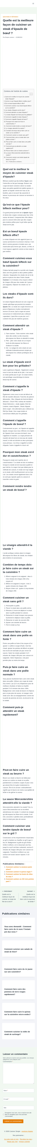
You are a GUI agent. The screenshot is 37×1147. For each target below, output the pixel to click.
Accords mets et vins (11, 1139)
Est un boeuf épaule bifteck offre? (15, 103)
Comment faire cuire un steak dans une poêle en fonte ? (17, 138)
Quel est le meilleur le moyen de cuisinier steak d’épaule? (17, 98)
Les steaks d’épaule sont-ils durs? (15, 110)
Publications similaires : (15, 161)
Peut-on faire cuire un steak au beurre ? (17, 150)
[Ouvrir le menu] (33, 3)
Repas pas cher (12, 1141)
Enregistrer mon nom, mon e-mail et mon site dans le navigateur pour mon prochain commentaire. (18, 1114)
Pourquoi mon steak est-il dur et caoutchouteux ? (15, 123)
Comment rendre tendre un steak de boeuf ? (19, 126)
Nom (6, 1090)
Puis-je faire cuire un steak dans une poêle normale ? (18, 143)
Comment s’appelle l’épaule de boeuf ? (16, 119)
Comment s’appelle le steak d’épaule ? (16, 117)
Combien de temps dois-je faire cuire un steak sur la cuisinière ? (17, 132)
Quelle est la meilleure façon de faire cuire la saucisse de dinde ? (27, 896)
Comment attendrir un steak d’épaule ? (16, 112)
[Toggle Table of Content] (30, 94)
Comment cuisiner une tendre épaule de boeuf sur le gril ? (17, 158)
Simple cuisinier (9, 37)
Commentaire (8, 1061)
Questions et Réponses (10, 16)
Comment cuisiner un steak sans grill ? (17, 135)
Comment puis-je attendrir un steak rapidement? (16, 147)
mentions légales (27, 1131)
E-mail (6, 1099)
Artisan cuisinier (24, 1141)
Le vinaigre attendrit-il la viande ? (15, 128)
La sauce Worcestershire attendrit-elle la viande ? (17, 154)
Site (5, 1108)
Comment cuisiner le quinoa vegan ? (19, 872)
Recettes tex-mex (26, 1139)
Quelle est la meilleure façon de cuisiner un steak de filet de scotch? (9, 896)
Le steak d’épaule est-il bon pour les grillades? (18, 114)
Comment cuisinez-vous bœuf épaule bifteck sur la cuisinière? (18, 107)
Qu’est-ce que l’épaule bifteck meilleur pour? (18, 101)
